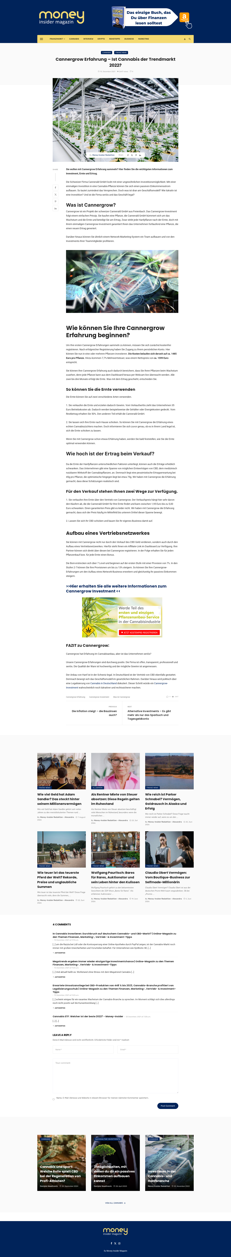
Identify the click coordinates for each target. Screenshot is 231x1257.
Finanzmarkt (56, 39)
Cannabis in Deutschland (103, 683)
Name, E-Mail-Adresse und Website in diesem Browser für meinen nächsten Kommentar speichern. (102, 1098)
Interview (88, 39)
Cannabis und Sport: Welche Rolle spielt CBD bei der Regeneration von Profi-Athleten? (60, 1173)
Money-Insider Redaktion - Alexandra (57, 817)
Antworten (60, 953)
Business (129, 39)
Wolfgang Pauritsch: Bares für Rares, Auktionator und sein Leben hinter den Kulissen (115, 877)
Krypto (101, 39)
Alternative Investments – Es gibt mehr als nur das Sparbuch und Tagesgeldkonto (149, 715)
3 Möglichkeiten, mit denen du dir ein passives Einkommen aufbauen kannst (114, 1173)
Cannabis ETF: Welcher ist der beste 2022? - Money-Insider (88, 1016)
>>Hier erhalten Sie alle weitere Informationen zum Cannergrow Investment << (116, 589)
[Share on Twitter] (132, 155)
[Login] (184, 39)
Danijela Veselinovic (49, 1186)
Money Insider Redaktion (103, 155)
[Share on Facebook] (128, 155)
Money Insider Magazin (117, 1251)
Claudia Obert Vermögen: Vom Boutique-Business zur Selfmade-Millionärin (167, 877)
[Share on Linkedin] (140, 155)
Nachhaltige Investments (107, 1139)
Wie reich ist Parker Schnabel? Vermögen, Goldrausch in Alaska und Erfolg (165, 801)
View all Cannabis (114, 1203)
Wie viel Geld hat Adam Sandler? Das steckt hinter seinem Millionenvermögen (59, 799)
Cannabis (74, 39)
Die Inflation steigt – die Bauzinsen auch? (94, 713)
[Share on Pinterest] (136, 155)
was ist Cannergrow (121, 697)
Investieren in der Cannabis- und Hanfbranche (162, 1176)
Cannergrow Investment (99, 697)
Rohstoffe (114, 39)
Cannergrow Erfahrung (75, 697)
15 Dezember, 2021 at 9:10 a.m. (66, 940)
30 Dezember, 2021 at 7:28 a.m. (138, 1017)
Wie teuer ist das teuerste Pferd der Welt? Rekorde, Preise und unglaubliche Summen (58, 879)
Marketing (143, 39)
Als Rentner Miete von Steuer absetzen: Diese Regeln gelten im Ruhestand (115, 799)
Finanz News (121, 53)
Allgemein (98, 788)
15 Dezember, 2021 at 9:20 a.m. (66, 968)
